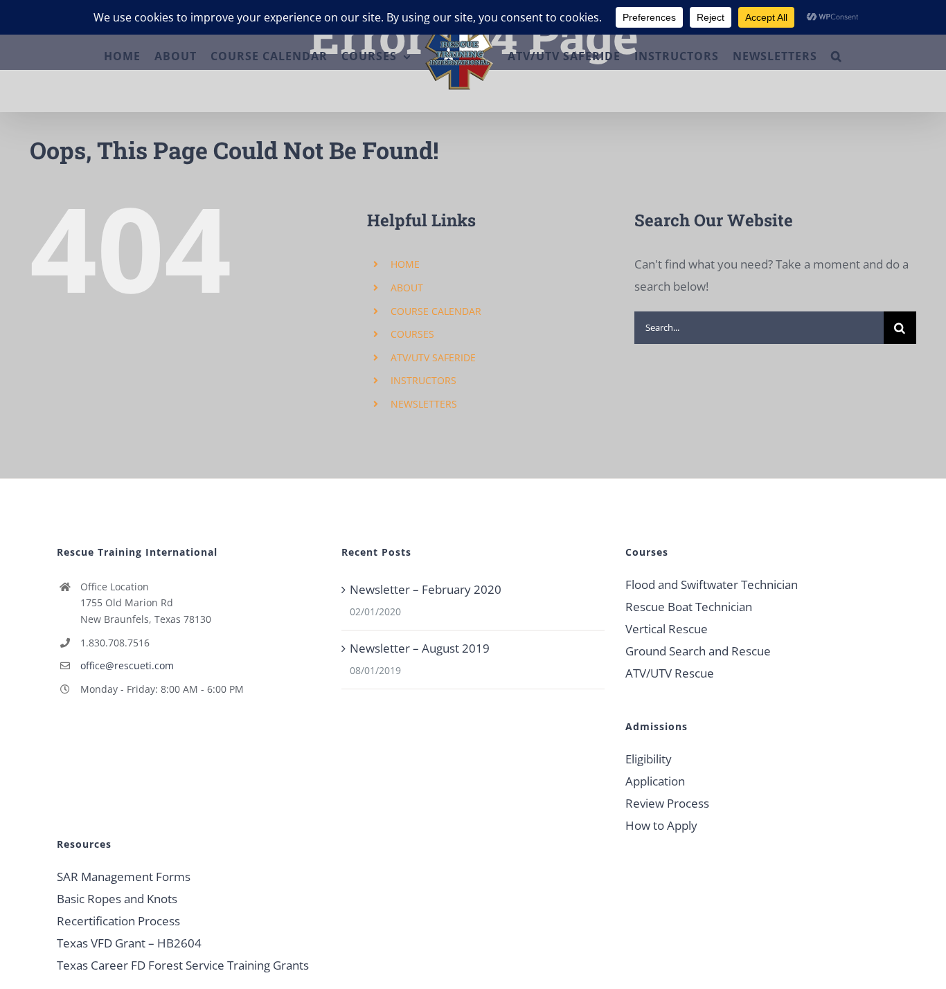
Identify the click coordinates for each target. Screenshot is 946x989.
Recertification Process (118, 921)
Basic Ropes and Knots (117, 899)
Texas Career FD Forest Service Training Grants (183, 965)
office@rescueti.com (127, 665)
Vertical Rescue (666, 629)
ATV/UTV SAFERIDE (433, 357)
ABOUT (407, 287)
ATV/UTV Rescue (669, 673)
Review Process (667, 803)
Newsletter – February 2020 (425, 589)
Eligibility (648, 759)
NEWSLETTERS (424, 403)
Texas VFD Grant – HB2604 (129, 943)
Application (655, 781)
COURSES (412, 334)
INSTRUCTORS (423, 380)
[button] (873, 56)
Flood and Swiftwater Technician (711, 584)
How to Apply (661, 825)
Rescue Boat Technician (688, 607)
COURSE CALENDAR (436, 311)
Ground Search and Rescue (698, 651)
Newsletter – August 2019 (420, 648)
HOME (405, 264)
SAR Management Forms (123, 876)
